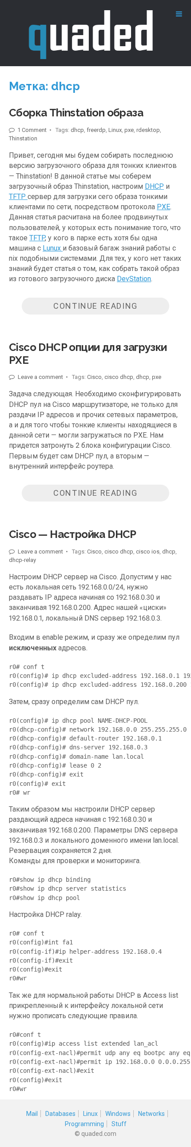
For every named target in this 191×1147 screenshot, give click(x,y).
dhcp (77, 130)
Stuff (119, 1123)
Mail (32, 1113)
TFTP (18, 196)
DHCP (154, 186)
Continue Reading (95, 306)
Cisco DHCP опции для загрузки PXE (88, 353)
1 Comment (31, 130)
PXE (163, 207)
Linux (115, 130)
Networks (151, 1113)
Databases (60, 1113)
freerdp (96, 130)
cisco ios (147, 551)
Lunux (53, 248)
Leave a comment (39, 377)
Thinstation (23, 138)
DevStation (134, 279)
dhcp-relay (22, 560)
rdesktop (148, 130)
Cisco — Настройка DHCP (72, 534)
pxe (129, 130)
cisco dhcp (118, 377)
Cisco (94, 377)
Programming (84, 1123)
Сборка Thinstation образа (76, 112)
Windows (118, 1113)
